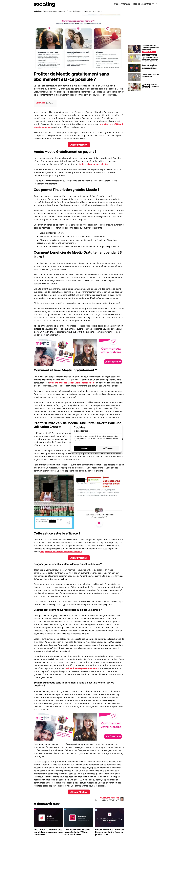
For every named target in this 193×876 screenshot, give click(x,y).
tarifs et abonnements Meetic (93, 164)
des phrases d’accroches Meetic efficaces (61, 551)
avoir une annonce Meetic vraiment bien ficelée (72, 383)
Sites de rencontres (141, 4)
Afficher (50, 103)
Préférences (108, 448)
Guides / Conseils (122, 4)
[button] (157, 4)
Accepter (85, 448)
